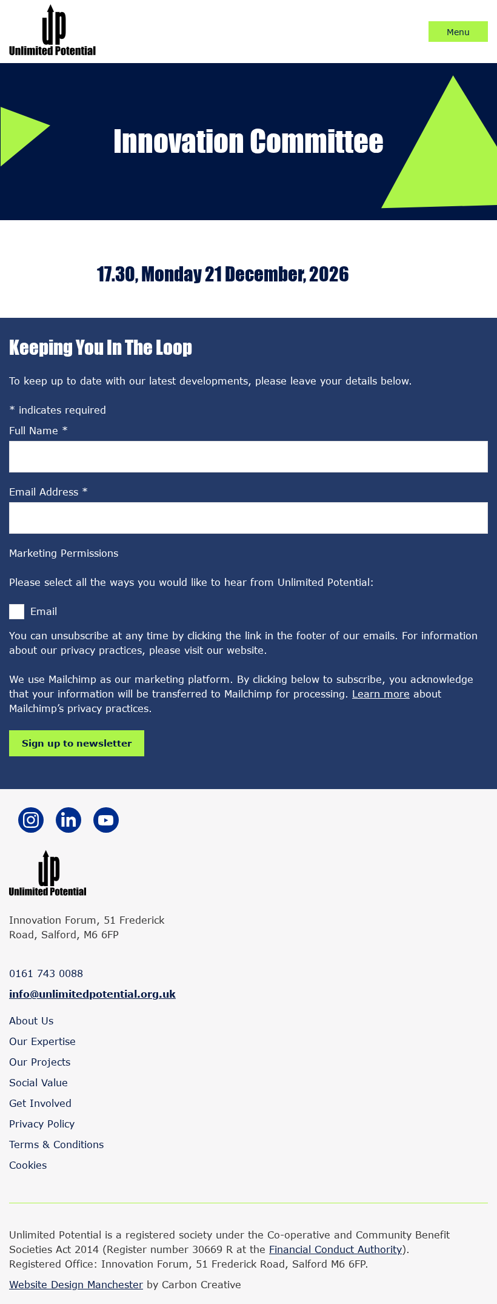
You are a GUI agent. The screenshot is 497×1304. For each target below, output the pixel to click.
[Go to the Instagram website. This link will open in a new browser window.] (31, 821)
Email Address (48, 491)
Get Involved (40, 1103)
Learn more (381, 693)
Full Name (38, 430)
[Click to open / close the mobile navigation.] (458, 31)
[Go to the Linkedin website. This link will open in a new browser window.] (68, 821)
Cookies (28, 1165)
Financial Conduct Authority (335, 1249)
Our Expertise (42, 1041)
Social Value (38, 1082)
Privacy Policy (42, 1123)
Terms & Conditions (56, 1144)
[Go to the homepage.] (52, 51)
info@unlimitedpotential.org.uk (92, 994)
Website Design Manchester (76, 1284)
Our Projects (39, 1061)
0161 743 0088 (46, 973)
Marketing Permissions (63, 553)
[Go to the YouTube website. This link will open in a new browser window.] (106, 821)
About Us (31, 1020)
